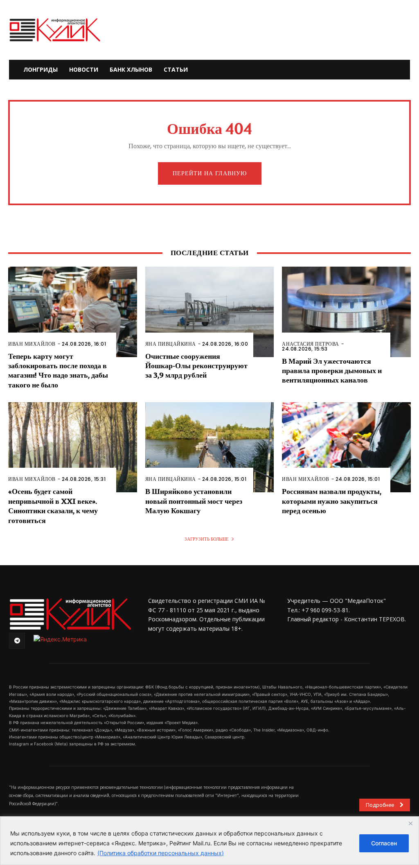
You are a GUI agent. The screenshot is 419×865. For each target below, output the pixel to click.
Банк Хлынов (131, 69)
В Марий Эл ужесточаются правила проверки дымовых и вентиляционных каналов (332, 371)
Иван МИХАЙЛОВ (32, 343)
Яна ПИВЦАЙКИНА (170, 343)
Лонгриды (40, 69)
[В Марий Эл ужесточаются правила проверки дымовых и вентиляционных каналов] (346, 312)
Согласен (384, 843)
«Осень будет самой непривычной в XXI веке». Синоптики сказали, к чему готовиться (53, 506)
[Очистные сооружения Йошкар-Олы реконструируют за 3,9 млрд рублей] (209, 312)
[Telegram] (17, 641)
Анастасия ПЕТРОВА (310, 343)
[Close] (410, 823)
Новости (83, 69)
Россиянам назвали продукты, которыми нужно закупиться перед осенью (331, 501)
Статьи (176, 69)
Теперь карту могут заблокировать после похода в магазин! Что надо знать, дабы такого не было (58, 371)
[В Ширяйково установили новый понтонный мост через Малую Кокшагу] (209, 447)
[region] (209, 840)
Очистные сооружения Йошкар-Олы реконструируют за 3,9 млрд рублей (196, 366)
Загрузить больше (207, 539)
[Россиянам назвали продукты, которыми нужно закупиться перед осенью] (346, 447)
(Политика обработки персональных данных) (160, 852)
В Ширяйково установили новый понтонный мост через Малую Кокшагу (193, 501)
